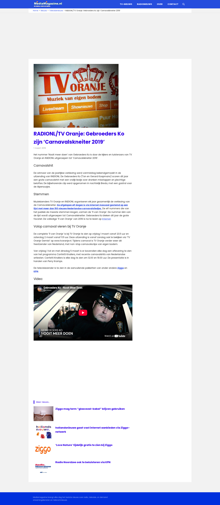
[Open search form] (183, 4)
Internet (106, 218)
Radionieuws (144, 4)
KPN (36, 271)
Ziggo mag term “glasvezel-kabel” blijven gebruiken (90, 409)
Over (160, 4)
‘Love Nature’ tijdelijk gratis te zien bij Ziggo (83, 445)
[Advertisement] (110, 36)
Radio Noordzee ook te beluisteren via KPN (83, 462)
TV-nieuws (126, 4)
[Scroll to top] (216, 501)
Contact (173, 4)
